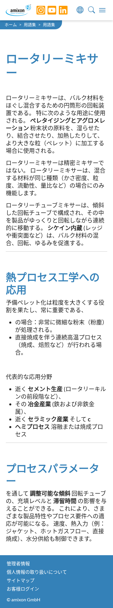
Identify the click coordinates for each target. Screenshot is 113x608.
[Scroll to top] (98, 593)
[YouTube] (47, 10)
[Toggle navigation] (102, 10)
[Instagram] (36, 10)
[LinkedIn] (58, 10)
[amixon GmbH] (18, 10)
